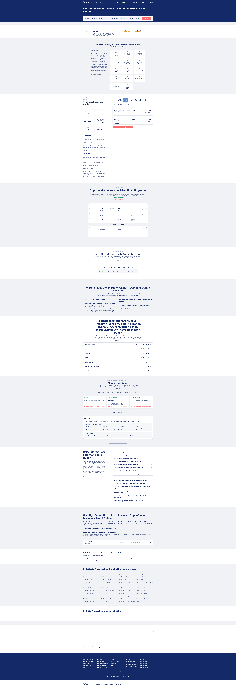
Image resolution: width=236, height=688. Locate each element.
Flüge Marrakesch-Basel (88, 601)
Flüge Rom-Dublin (139, 579)
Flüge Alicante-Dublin (105, 587)
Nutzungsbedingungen (107, 684)
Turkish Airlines (115, 661)
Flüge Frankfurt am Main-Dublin (108, 574)
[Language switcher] (124, 2)
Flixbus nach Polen (101, 659)
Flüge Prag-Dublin (87, 587)
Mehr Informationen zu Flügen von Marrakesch (129, 558)
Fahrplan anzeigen (88, 130)
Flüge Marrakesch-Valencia (124, 599)
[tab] (119, 104)
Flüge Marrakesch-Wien (140, 590)
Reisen (141, 657)
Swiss (112, 665)
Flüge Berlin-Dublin (87, 574)
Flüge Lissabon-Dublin (88, 585)
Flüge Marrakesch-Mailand (141, 593)
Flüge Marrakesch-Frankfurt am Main (144, 587)
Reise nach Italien (143, 667)
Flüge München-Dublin (123, 574)
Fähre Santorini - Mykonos (131, 659)
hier (131, 243)
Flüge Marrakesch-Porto (88, 599)
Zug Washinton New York (89, 661)
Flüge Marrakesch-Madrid (124, 590)
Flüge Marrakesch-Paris (88, 590)
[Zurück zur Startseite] (87, 2)
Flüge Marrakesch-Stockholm (90, 596)
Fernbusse (99, 657)
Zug (91, 2)
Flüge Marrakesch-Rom (106, 593)
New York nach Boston (88, 665)
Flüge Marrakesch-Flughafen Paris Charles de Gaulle (130, 596)
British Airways (114, 663)
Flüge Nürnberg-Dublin (106, 585)
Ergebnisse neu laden (117, 199)
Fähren (104, 2)
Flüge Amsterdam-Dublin (124, 582)
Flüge (100, 2)
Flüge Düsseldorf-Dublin (106, 576)
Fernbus (95, 2)
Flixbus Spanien (101, 661)
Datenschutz (118, 684)
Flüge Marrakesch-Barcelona (124, 593)
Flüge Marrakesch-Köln (88, 593)
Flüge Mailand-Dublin (105, 582)
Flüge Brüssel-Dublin (123, 585)
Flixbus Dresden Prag (102, 663)
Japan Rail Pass (142, 659)
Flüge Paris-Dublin (87, 576)
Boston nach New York (88, 663)
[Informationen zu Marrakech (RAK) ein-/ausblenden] (150, 542)
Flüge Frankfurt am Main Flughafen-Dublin (145, 582)
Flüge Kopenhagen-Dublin (141, 585)
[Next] (150, 100)
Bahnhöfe (85, 667)
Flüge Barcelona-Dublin (88, 582)
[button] (115, 18)
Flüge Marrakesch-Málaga (107, 599)
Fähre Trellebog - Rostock (131, 664)
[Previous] (99, 267)
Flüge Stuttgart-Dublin (106, 579)
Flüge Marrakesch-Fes (140, 601)
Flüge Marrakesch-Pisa (106, 601)
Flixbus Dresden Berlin (102, 665)
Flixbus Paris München (102, 667)
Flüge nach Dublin (96, 623)
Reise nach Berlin (143, 661)
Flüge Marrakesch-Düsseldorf (107, 590)
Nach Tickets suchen (88, 115)
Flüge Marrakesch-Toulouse (141, 599)
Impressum (97, 684)
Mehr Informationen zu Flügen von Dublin (93, 560)
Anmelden (151, 2)
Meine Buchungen (133, 2)
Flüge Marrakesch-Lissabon (107, 596)
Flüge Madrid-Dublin (123, 576)
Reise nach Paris (143, 663)
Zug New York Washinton (89, 659)
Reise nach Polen (143, 665)
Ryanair (113, 659)
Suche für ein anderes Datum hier (118, 235)
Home (84, 623)
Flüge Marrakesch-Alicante (141, 596)
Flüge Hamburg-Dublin (140, 574)
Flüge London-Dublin (140, 576)
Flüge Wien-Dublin (87, 579)
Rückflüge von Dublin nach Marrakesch (93, 558)
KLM (112, 667)
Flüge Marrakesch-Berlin (123, 587)
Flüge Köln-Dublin (122, 579)
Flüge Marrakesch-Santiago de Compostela (128, 601)
